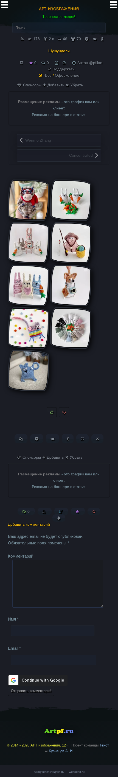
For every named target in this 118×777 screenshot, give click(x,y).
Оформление (67, 75)
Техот (104, 745)
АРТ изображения (59, 9)
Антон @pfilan (89, 62)
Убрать (76, 85)
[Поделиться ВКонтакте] (52, 439)
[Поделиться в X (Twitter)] (97, 439)
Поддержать (62, 69)
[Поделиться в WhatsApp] (82, 439)
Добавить (55, 85)
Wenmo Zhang (38, 140)
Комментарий (20, 556)
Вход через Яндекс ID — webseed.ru (59, 771)
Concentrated (81, 155)
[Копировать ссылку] (21, 439)
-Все (48, 75)
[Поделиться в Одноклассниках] (67, 439)
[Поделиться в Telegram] (36, 439)
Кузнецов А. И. (61, 751)
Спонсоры (31, 85)
